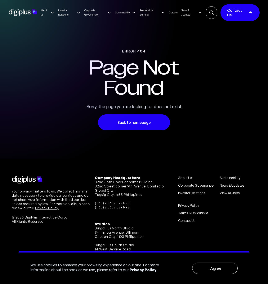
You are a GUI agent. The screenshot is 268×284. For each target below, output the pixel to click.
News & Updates (232, 185)
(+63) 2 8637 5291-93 (112, 203)
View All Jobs (230, 193)
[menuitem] (47, 12)
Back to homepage (134, 122)
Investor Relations (191, 193)
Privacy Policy (143, 269)
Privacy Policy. (47, 208)
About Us (185, 178)
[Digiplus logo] (22, 12)
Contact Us (234, 12)
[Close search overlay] (211, 12)
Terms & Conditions (193, 213)
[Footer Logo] (27, 180)
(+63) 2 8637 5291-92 (112, 207)
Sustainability (230, 178)
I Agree (215, 268)
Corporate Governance (196, 185)
